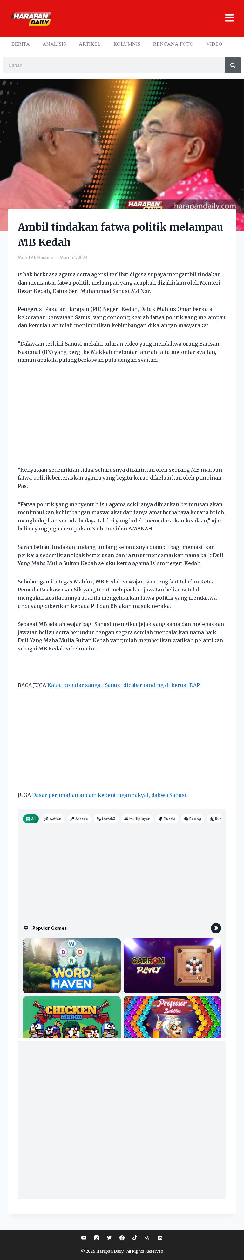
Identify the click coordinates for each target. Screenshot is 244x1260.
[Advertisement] (122, 418)
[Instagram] (97, 1238)
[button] (145, 18)
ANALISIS (54, 43)
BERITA (20, 43)
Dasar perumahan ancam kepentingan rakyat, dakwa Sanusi (109, 795)
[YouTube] (84, 1238)
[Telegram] (147, 1238)
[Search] (233, 65)
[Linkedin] (160, 1238)
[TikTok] (135, 1238)
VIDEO (214, 43)
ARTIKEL (90, 43)
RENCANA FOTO (173, 43)
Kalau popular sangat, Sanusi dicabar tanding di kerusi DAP (123, 685)
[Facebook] (122, 1238)
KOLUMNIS (126, 43)
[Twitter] (109, 1238)
